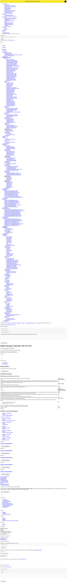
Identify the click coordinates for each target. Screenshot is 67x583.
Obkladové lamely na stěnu (11, 79)
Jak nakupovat (7, 4)
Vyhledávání (2, 35)
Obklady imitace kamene (11, 147)
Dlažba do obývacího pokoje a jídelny (13, 88)
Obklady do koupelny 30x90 (11, 272)
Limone (6, 296)
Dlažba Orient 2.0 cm (8, 222)
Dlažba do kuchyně (10, 83)
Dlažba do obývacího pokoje (9, 210)
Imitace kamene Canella (11, 152)
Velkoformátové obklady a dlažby (12, 62)
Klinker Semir (9, 179)
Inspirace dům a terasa (8, 218)
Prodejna (4, 30)
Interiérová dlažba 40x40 (11, 104)
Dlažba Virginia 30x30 (10, 119)
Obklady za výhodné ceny (11, 139)
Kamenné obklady (8, 150)
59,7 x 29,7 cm (5, 362)
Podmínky (6, 25)
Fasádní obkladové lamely (11, 148)
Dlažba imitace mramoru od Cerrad (12, 260)
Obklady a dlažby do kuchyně (12, 64)
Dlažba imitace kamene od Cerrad (12, 261)
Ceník (6, 21)
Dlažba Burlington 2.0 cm (9, 220)
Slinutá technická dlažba (9, 118)
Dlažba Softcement (8, 206)
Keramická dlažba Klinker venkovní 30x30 (14, 173)
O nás (3, 517)
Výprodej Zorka (9, 311)
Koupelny (6, 52)
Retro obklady (9, 66)
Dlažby (6, 81)
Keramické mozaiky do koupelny (12, 108)
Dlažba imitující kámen (8, 214)
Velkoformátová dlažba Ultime (12, 266)
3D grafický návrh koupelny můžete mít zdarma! (33, 1)
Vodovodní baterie (8, 193)
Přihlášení (4, 512)
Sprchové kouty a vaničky (9, 197)
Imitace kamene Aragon (11, 151)
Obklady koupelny (8, 191)
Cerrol (6, 317)
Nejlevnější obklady (10, 229)
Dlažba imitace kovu (10, 92)
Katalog (6, 29)
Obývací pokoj (9, 249)
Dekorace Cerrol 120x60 (11, 319)
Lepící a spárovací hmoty (11, 134)
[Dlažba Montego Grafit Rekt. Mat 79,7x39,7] (8, 324)
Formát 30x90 (9, 241)
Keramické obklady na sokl (11, 168)
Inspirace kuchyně (8, 200)
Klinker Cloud (9, 178)
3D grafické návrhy (6, 500)
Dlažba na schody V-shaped (11, 265)
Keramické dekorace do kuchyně (12, 115)
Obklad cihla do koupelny (11, 78)
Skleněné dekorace (10, 116)
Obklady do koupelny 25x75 (11, 271)
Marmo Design (9, 288)
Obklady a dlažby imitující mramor (12, 68)
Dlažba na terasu (9, 84)
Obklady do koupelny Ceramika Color (13, 314)
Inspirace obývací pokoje (9, 209)
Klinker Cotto (9, 186)
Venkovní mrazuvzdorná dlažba (12, 97)
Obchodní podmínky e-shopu (7, 505)
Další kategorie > (5, 56)
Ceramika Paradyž (8, 247)
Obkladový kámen (10, 154)
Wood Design (9, 239)
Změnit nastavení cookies (7, 514)
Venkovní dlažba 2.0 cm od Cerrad (12, 262)
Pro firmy (4, 27)
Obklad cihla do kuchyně (11, 77)
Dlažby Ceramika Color (11, 315)
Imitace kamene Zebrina (11, 155)
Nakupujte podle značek (9, 13)
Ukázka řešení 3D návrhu (9, 24)
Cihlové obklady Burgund (11, 157)
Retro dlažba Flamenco (8, 212)
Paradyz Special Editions (11, 245)
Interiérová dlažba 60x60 (11, 105)
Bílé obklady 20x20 (10, 71)
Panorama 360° (7, 19)
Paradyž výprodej (10, 255)
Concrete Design (9, 236)
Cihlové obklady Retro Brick (11, 160)
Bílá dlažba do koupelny (11, 101)
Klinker (8, 251)
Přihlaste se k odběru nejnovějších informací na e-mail (9, 543)
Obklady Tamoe (7, 203)
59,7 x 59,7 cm (5, 363)
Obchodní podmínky (8, 8)
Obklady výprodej (8, 228)
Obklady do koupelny (10, 59)
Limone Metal (9, 300)
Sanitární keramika (8, 194)
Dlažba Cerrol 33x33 (10, 318)
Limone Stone (9, 298)
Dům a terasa (7, 55)
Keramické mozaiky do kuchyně (12, 109)
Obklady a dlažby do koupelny (12, 63)
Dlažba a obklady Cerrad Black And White (14, 264)
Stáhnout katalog (3, 538)
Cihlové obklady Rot (10, 158)
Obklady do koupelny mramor (12, 73)
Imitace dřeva (9, 309)
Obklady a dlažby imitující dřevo (12, 61)
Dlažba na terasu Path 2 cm (11, 127)
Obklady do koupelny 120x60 (12, 76)
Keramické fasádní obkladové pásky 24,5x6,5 (14, 169)
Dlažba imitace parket (10, 93)
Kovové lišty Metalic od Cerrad (12, 268)
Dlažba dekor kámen (10, 283)
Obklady (6, 58)
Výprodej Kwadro (10, 294)
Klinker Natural (9, 177)
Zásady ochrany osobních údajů (10, 10)
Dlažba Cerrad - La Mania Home (12, 267)
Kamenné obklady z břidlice (11, 163)
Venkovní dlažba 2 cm (10, 125)
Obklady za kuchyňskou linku (12, 60)
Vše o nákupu (5, 3)
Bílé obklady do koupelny (11, 69)
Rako (5, 302)
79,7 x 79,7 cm (5, 364)
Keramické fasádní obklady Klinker (12, 166)
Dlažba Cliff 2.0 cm (8, 225)
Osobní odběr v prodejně (7, 501)
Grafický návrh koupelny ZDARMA (11, 17)
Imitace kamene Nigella (10, 153)
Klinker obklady (7, 165)
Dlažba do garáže (9, 85)
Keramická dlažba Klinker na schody (13, 172)
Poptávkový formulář (8, 12)
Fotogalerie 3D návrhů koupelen (10, 18)
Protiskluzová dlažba (10, 98)
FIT (7, 243)
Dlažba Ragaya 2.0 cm (8, 224)
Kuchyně (6, 53)
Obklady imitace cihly (10, 146)
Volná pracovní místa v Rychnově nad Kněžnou (10, 520)
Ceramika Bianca (7, 270)
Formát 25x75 (9, 240)
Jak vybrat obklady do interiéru (10, 5)
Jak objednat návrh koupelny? (9, 20)
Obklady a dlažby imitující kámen (12, 67)
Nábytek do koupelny (8, 192)
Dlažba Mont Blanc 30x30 (11, 122)
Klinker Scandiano (10, 182)
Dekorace (6, 113)
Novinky (4, 14)
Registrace (4, 513)
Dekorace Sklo (9, 244)
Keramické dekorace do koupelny (12, 114)
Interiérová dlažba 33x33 (11, 103)
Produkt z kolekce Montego (6, 443)
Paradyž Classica (9, 254)
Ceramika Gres (7, 281)
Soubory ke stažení (8, 26)
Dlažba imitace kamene (10, 89)
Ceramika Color (7, 313)
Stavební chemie (7, 132)
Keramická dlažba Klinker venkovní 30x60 (14, 174)
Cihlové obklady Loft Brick (11, 159)
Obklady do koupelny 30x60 (11, 75)
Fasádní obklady (7, 145)
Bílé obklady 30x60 (10, 72)
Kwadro (6, 290)
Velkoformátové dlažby (8, 216)
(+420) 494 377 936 (8, 566)
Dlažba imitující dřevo (8, 213)
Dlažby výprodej (7, 231)
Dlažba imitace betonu (10, 259)
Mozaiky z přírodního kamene (12, 110)
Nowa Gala (6, 286)
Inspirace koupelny (8, 190)
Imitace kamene (9, 310)
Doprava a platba (7, 7)
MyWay (6, 235)
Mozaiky (6, 107)
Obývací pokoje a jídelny (9, 54)
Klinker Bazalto (9, 185)
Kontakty (4, 519)
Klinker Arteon (9, 183)
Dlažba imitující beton (8, 211)
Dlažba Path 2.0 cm (8, 221)
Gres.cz (14, 559)
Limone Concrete (9, 299)
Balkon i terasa (9, 250)
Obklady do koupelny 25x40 (11, 74)
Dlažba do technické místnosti (12, 87)
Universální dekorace (10, 253)
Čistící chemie (9, 133)
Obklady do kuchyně (8, 201)
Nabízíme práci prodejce (9, 15)
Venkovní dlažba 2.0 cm (9, 219)
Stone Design (9, 238)
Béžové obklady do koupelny (11, 70)
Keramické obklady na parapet (12, 167)
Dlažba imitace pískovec (11, 91)
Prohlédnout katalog (3, 539)
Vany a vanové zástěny (8, 196)
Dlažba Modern (7, 205)
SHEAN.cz (24, 559)
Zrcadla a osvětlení (8, 195)
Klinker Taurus (9, 184)
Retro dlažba (9, 86)
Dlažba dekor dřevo (10, 284)
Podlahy (8, 305)
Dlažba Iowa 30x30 (10, 121)
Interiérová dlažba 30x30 (11, 102)
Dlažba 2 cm (7, 124)
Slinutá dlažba (9, 99)
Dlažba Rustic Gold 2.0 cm (9, 223)
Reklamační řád (7, 9)
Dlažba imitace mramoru (11, 90)
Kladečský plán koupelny (9, 23)
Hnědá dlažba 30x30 (10, 100)
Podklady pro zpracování (9, 22)
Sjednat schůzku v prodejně (9, 11)
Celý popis (18, 350)
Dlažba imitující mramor (9, 215)
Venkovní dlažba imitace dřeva (12, 96)
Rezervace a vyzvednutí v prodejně (10, 6)
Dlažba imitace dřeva (10, 82)
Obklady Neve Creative (8, 204)
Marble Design (9, 237)
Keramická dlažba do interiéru (12, 94)
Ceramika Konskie (8, 275)
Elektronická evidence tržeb (7, 503)
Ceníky (6, 28)
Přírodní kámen (7, 162)
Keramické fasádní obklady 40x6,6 (12, 170)
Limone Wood (9, 297)
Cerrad (6, 257)
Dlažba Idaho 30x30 (10, 120)
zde (29, 378)
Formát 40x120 (9, 242)
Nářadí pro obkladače (10, 130)
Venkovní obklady (10, 306)
